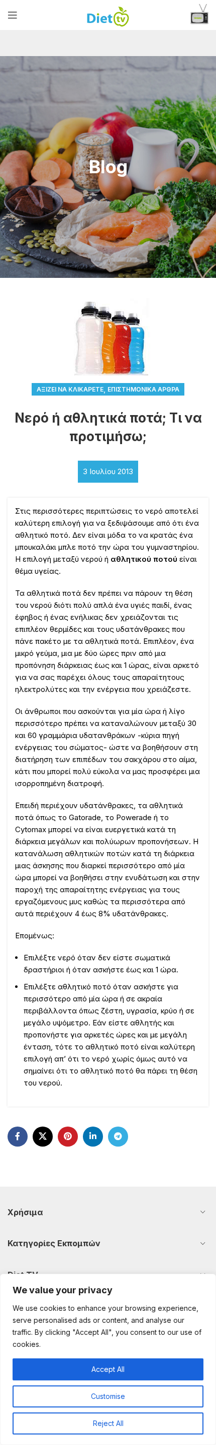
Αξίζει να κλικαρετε (70, 389)
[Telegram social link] (118, 1137)
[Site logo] (108, 14)
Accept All (108, 1369)
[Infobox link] (199, 15)
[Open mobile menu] (13, 15)
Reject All (108, 1423)
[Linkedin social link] (93, 1137)
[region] (108, 1359)
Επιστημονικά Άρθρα (143, 389)
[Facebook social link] (18, 1137)
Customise (108, 1396)
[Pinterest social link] (68, 1137)
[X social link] (43, 1137)
